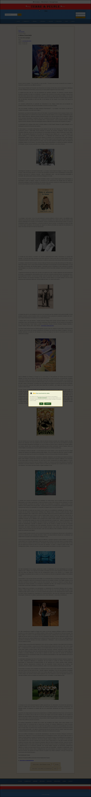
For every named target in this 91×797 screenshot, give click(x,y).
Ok (41, 403)
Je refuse (48, 403)
